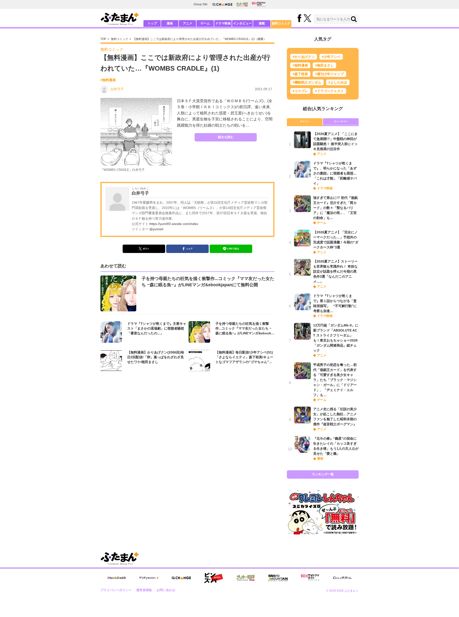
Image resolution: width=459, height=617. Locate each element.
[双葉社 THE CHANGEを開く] (222, 4)
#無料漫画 (108, 80)
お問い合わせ (166, 590)
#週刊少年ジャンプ (329, 74)
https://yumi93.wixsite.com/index (173, 224)
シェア (189, 248)
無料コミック (281, 23)
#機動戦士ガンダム (307, 82)
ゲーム (205, 23)
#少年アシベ (331, 57)
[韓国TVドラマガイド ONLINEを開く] (258, 4)
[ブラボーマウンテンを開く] (278, 578)
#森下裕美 (300, 74)
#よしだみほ (337, 82)
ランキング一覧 (323, 474)
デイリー (305, 121)
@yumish (156, 229)
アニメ (187, 23)
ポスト (146, 248)
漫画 (170, 23)
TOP (103, 39)
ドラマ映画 (223, 23)
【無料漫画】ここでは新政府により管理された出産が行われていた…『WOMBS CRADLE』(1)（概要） (199, 39)
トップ (152, 23)
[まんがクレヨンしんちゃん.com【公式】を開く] (116, 578)
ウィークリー (341, 121)
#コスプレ (300, 91)
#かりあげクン (304, 57)
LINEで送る (233, 248)
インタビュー (242, 23)
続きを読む (226, 137)
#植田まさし (324, 65)
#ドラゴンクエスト (329, 91)
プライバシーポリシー (115, 590)
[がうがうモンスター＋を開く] (148, 577)
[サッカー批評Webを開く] (242, 4)
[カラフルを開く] (342, 578)
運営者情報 (144, 590)
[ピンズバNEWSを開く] (213, 578)
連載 (262, 23)
